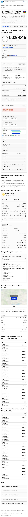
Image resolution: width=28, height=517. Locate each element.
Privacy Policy (4, 513)
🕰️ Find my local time (12, 55)
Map (11, 26)
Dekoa (3, 452)
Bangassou (4, 354)
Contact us (3, 510)
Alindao (3, 344)
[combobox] (14, 1)
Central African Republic (18, 5)
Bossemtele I (4, 439)
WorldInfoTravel (4, 5)
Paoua (3, 401)
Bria (3, 379)
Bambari (4, 350)
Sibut (3, 404)
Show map (14, 298)
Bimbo (3, 366)
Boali (3, 426)
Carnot (3, 382)
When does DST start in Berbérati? (10, 495)
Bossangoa (4, 373)
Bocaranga (4, 369)
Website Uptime (20, 510)
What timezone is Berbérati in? (10, 490)
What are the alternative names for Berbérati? (13, 503)
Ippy (3, 385)
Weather (16, 26)
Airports (22, 26)
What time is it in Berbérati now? (10, 486)
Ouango (3, 474)
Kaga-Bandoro (5, 388)
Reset (14, 82)
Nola (3, 398)
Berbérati (4, 363)
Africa (10, 5)
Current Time (5, 26)
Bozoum (4, 445)
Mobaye (3, 467)
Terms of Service (11, 513)
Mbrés (3, 464)
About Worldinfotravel (11, 510)
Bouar (3, 376)
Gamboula (4, 455)
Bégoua (3, 360)
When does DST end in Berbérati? (10, 499)
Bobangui (4, 429)
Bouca (3, 442)
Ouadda (3, 471)
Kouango (4, 391)
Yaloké (3, 477)
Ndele (3, 395)
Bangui (3, 357)
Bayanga (4, 423)
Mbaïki (3, 461)
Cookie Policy (19, 513)
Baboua (3, 347)
